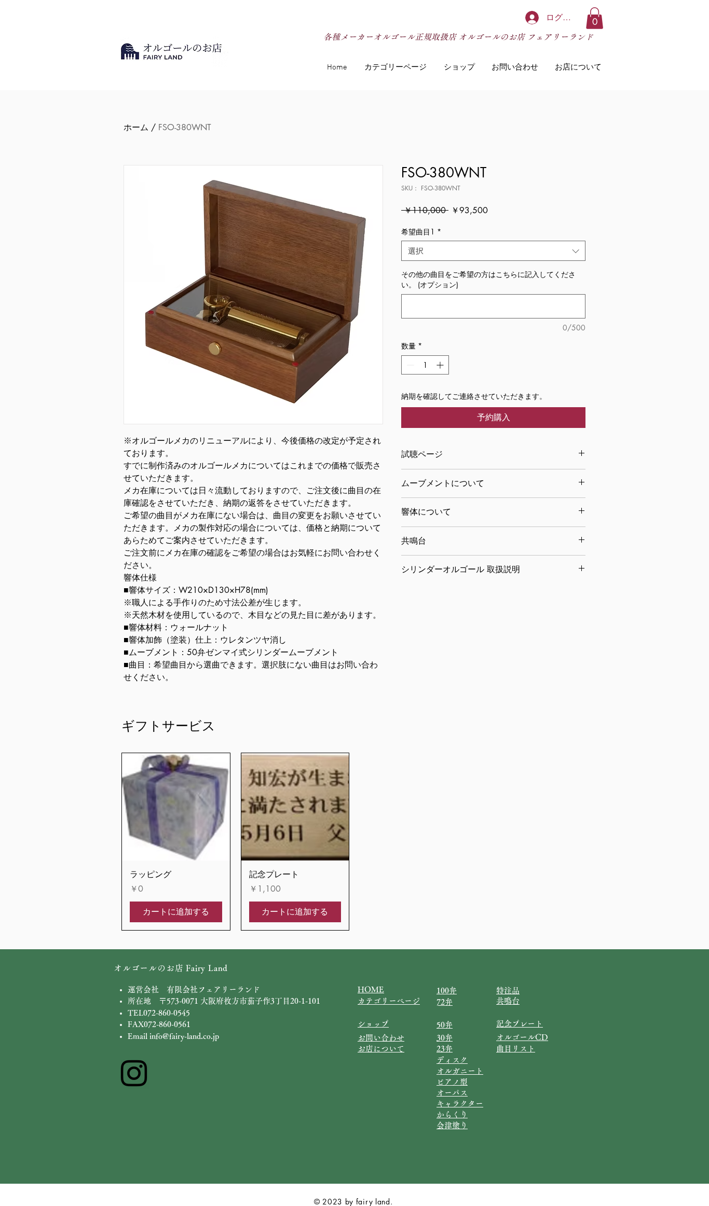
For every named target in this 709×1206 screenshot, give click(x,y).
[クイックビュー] (176, 807)
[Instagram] (134, 1073)
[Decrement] (409, 365)
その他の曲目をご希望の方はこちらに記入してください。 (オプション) (488, 279)
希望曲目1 (421, 232)
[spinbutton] (425, 365)
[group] (354, 841)
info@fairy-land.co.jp (184, 1036)
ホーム (136, 127)
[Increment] (440, 365)
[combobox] (493, 251)
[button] (594, 18)
